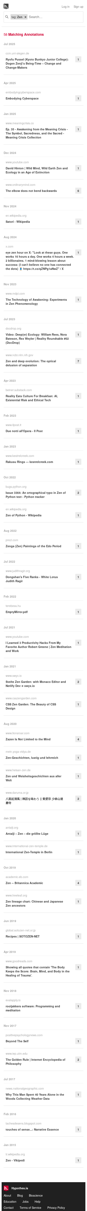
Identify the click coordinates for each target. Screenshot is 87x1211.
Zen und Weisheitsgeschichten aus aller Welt (33, 778)
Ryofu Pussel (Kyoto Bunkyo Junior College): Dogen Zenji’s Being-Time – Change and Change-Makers (37, 63)
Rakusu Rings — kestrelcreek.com (29, 462)
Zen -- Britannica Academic (24, 883)
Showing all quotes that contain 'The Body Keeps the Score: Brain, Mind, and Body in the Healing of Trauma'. (38, 971)
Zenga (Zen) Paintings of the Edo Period (33, 546)
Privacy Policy (56, 1208)
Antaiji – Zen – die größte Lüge (27, 833)
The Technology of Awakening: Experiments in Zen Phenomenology (36, 301)
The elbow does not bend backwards (31, 191)
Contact (9, 1208)
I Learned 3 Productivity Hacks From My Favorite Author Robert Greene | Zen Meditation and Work (38, 647)
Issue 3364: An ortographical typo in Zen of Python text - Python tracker (36, 495)
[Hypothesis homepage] (9, 6)
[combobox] (54, 17)
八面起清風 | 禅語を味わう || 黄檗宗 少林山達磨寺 (34, 801)
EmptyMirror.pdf (17, 612)
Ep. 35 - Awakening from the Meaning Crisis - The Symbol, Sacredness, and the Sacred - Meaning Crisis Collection (37, 133)
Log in (66, 6)
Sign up (78, 6)
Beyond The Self (17, 1041)
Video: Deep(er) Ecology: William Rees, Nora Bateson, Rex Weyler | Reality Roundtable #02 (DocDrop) (37, 338)
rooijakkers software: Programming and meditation (33, 1008)
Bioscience (36, 1195)
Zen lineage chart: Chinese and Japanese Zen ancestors (34, 903)
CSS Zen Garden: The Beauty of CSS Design (31, 706)
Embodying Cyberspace (22, 98)
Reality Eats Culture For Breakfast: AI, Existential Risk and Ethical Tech (32, 398)
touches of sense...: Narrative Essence (32, 1129)
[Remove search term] (25, 16)
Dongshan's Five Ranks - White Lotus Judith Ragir (32, 579)
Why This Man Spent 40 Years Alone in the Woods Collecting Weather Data (35, 1096)
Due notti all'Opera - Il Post (24, 431)
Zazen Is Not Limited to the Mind (28, 739)
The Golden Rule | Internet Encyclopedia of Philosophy (35, 1061)
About (7, 1195)
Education (10, 1201)
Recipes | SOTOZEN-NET (23, 936)
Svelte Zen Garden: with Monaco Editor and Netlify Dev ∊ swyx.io (36, 684)
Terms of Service (30, 1208)
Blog (20, 1195)
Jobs (25, 1201)
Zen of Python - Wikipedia (23, 515)
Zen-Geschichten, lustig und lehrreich (32, 758)
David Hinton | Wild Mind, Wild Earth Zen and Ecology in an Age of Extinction (37, 170)
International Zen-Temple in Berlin (29, 852)
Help (37, 1201)
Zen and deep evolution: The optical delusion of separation (31, 363)
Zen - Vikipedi (15, 1160)
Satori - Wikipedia (18, 221)
